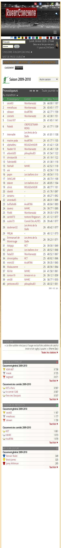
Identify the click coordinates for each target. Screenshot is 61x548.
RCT (26, 245)
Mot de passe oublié (13, 57)
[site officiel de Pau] (37, 38)
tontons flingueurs (32, 217)
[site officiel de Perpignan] (40, 38)
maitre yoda (12, 140)
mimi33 (10, 262)
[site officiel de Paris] (33, 38)
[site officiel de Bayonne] (12, 38)
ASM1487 (10, 369)
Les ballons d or (31, 174)
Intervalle (11, 134)
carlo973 (11, 217)
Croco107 (11, 120)
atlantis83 (11, 153)
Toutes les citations (48, 352)
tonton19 (11, 275)
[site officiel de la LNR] (48, 4)
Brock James (11, 459)
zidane (10, 183)
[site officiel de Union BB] (55, 38)
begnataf (9, 376)
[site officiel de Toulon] (47, 38)
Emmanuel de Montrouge (13, 239)
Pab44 (10, 126)
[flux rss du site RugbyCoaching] (36, 4)
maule (8, 373)
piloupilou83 (29, 153)
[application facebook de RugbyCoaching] (40, 4)
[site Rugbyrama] (52, 4)
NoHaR (10, 166)
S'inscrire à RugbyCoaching (16, 52)
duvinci (10, 208)
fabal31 (10, 254)
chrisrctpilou (12, 258)
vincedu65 (11, 200)
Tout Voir (52, 380)
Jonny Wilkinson (12, 463)
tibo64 (10, 191)
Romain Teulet (11, 455)
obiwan (10, 112)
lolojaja (10, 245)
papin (9, 174)
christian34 (12, 157)
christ (9, 187)
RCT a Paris (10, 388)
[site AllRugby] (57, 4)
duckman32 (12, 227)
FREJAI (10, 233)
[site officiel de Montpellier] (29, 38)
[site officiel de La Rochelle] (22, 38)
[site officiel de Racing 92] (44, 38)
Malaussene (12, 267)
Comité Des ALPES (32, 221)
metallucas (12, 107)
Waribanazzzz (30, 103)
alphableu (11, 145)
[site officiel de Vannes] (58, 38)
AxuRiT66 (28, 112)
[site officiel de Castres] (15, 38)
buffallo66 (11, 204)
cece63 (10, 103)
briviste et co (29, 275)
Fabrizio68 (11, 162)
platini (10, 250)
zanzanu (10, 195)
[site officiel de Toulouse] (51, 38)
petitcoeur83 (13, 284)
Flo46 (9, 212)
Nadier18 (11, 149)
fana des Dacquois (13, 395)
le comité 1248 (12, 391)
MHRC (27, 166)
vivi (8, 170)
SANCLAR (11, 178)
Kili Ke (10, 271)
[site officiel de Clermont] (19, 38)
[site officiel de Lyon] (26, 38)
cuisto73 (10, 221)
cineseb (10, 116)
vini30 (9, 279)
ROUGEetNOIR (30, 145)
